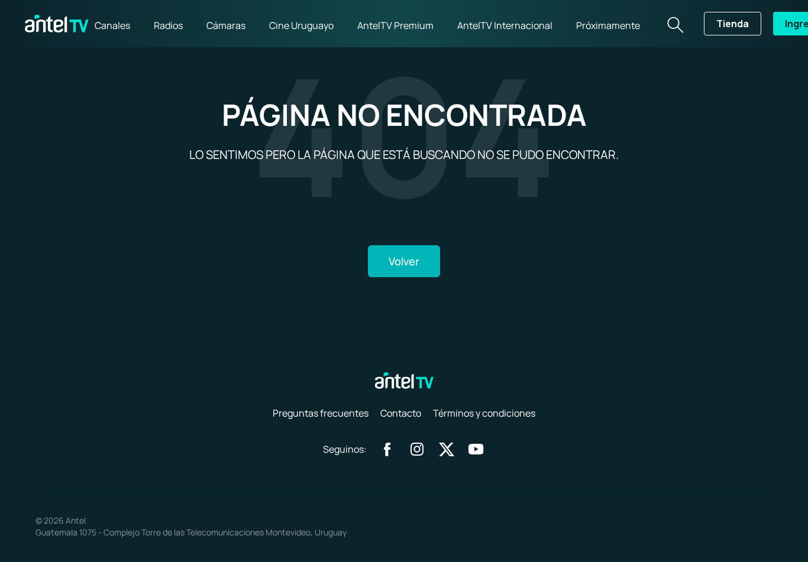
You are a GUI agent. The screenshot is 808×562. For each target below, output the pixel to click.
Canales (112, 25)
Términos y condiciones (484, 413)
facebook (387, 449)
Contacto (400, 413)
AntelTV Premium (395, 25)
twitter (446, 449)
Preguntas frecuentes (321, 413)
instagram (417, 449)
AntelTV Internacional (504, 25)
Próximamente (608, 25)
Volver (404, 261)
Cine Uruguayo (301, 25)
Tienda (732, 23)
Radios (168, 25)
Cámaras (225, 25)
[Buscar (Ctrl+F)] (674, 23)
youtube (476, 449)
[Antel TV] (57, 23)
